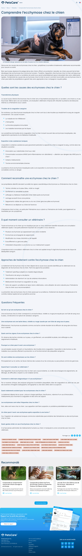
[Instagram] (65, 543)
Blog (21, 2)
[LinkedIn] (69, 546)
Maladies (14, 8)
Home (3, 8)
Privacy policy (32, 540)
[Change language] (80, 2)
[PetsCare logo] (9, 2)
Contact (31, 548)
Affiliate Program (33, 546)
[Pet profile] (77, 2)
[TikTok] (72, 543)
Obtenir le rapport (8, 524)
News (8, 8)
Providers (31, 544)
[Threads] (72, 546)
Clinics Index (32, 552)
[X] (65, 546)
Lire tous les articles (41, 503)
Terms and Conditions (35, 538)
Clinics (30, 550)
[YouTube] (69, 543)
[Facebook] (62, 543)
